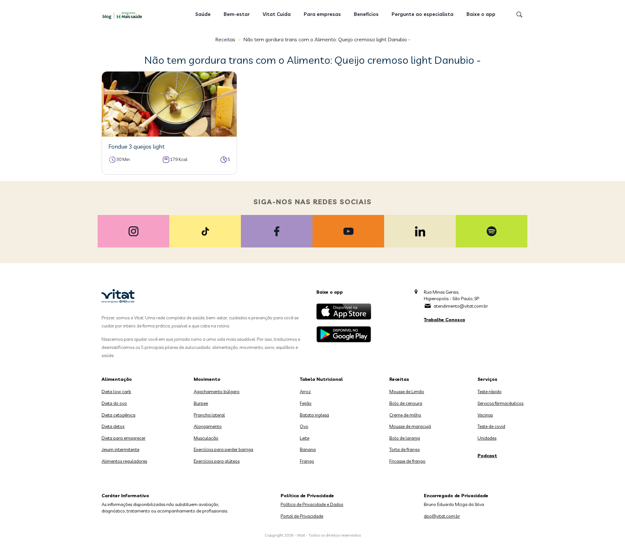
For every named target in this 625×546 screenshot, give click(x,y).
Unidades (487, 438)
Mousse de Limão (406, 391)
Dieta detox (113, 426)
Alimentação (117, 379)
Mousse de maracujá (410, 426)
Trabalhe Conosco (444, 320)
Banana (308, 449)
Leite (304, 438)
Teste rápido (490, 391)
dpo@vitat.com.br (442, 516)
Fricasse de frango (407, 461)
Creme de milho (405, 415)
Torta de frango (404, 449)
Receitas (225, 39)
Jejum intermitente (120, 449)
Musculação (206, 438)
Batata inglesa (314, 415)
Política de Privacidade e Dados (312, 504)
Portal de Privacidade (302, 516)
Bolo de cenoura (405, 403)
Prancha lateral (209, 415)
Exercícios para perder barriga (223, 449)
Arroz (305, 391)
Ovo (304, 426)
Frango (307, 461)
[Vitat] (124, 15)
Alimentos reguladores (124, 461)
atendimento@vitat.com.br (461, 306)
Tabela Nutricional (321, 379)
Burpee (201, 403)
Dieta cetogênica (118, 415)
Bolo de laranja (404, 438)
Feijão (306, 403)
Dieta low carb (116, 391)
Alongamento (208, 426)
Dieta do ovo (114, 403)
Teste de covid (491, 426)
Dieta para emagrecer (124, 438)
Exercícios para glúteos (217, 461)
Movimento (207, 379)
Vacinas (485, 415)
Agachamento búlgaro (217, 391)
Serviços (487, 379)
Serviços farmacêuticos (500, 403)
